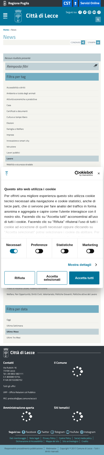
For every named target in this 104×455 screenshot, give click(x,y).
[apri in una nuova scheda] (75, 3)
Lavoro (10, 158)
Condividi (76, 42)
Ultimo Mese (13, 331)
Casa (9, 105)
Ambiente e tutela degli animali (21, 93)
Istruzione (11, 146)
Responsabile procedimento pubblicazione (23, 448)
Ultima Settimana (15, 325)
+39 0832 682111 (14, 373)
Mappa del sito (52, 441)
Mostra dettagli (79, 264)
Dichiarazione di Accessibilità (29, 441)
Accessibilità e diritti (16, 87)
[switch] (39, 251)
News (13, 29)
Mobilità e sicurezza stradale (20, 164)
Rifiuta (20, 278)
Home (6, 29)
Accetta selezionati (52, 277)
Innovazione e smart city (18, 140)
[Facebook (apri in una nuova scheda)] (80, 12)
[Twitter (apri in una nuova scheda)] (84, 12)
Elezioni (10, 123)
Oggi (9, 319)
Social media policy (83, 438)
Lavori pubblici (13, 152)
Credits (85, 441)
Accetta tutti (84, 278)
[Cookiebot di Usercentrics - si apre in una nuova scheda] (81, 173)
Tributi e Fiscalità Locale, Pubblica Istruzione (27, 288)
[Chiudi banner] (99, 173)
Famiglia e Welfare (15, 129)
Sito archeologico (70, 441)
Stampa (92, 42)
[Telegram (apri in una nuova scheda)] (89, 12)
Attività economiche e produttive (22, 99)
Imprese (10, 134)
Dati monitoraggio (18, 438)
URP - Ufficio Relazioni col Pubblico (19, 392)
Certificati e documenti (17, 111)
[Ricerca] (98, 19)
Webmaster (51, 448)
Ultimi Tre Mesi (13, 337)
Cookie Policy (65, 438)
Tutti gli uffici (9, 386)
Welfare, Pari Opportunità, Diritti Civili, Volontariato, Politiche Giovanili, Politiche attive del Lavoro (52, 294)
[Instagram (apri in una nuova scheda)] (99, 12)
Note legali (34, 438)
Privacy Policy (49, 438)
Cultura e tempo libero (17, 117)
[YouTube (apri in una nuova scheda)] (94, 12)
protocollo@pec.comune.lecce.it (22, 398)
